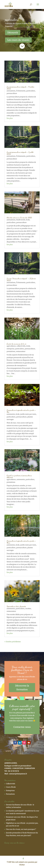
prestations (11, 351)
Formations (10, 794)
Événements (20, 91)
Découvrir (12, 32)
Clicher (22, 865)
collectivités (21, 346)
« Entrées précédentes (12, 642)
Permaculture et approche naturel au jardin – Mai (21, 411)
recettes (28, 608)
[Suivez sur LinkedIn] (20, 742)
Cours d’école (11, 787)
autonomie (11, 414)
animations (11, 91)
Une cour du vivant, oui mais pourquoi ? (21, 829)
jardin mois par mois (28, 414)
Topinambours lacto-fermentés (16, 606)
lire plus (10, 118)
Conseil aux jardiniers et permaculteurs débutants (19, 476)
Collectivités (10, 784)
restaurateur (20, 351)
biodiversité (20, 220)
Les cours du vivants (18, 40)
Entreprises (10, 791)
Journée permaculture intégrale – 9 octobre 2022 (20, 88)
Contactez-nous (22, 727)
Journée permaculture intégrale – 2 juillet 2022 (20, 153)
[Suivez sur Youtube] (29, 742)
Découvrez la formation (22, 687)
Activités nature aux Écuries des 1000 (19, 217)
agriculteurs (11, 346)
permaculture (12, 93)
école (28, 220)
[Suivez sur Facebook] (15, 742)
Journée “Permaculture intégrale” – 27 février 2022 (21, 279)
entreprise (10, 349)
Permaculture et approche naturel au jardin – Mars (21, 542)
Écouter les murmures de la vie (16, 344)
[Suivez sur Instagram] (24, 742)
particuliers (30, 91)
